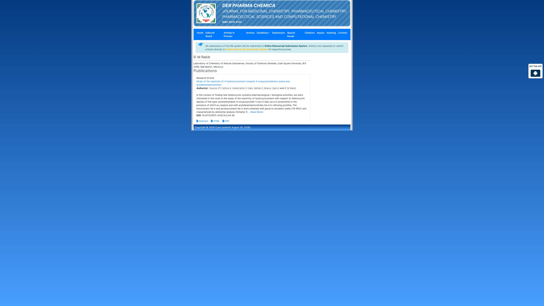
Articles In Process (229, 34)
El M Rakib (290, 88)
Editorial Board (210, 34)
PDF (226, 121)
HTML (216, 121)
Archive (250, 32)
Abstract (203, 121)
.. (250, 111)
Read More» (257, 111)
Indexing (331, 32)
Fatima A (226, 88)
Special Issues (291, 34)
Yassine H (214, 88)
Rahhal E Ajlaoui (262, 88)
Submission (278, 32)
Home (200, 32)
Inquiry (320, 32)
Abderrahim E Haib (242, 88)
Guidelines (262, 32)
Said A (275, 88)
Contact (342, 32)
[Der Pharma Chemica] (206, 13)
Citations (310, 32)
